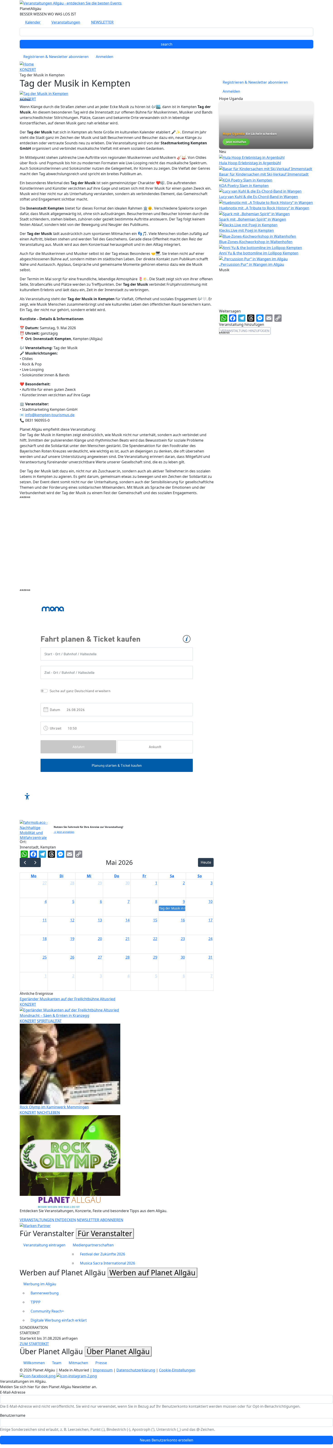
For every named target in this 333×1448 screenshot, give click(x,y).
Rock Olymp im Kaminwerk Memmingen (54, 1107)
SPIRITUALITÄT (49, 1020)
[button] (44, 93)
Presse (101, 1362)
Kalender (33, 22)
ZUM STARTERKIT (34, 1343)
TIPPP (36, 1302)
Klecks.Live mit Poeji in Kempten (246, 230)
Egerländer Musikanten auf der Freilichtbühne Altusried (67, 998)
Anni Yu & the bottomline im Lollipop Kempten (258, 253)
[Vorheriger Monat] (25, 862)
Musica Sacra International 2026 (107, 1263)
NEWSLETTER (102, 22)
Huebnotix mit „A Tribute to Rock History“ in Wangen (264, 207)
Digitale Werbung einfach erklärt (59, 1320)
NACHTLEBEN (48, 1112)
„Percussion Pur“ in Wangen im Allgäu (251, 264)
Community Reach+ (47, 1311)
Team (56, 1362)
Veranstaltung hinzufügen (244, 331)
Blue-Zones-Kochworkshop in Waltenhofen (255, 241)
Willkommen (34, 1362)
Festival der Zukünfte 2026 (102, 1254)
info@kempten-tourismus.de (50, 414)
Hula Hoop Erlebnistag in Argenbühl (250, 162)
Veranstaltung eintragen (44, 1245)
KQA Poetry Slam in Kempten (244, 185)
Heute (206, 862)
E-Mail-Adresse (12, 1392)
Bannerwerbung (45, 1293)
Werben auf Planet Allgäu (152, 1272)
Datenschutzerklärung (135, 1370)
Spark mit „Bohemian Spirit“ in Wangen (252, 219)
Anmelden (104, 56)
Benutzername (12, 1415)
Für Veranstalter (105, 1233)
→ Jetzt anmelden (64, 832)
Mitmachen (78, 1362)
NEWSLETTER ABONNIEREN (100, 1219)
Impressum (103, 1370)
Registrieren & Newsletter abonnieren (56, 56)
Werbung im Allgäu (39, 1283)
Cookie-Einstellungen (177, 1370)
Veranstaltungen (65, 22)
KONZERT (28, 69)
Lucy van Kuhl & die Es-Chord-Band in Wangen (258, 196)
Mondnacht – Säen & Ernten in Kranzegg (54, 1015)
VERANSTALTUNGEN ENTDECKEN (48, 1219)
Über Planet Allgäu (118, 1351)
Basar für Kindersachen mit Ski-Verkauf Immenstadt (264, 174)
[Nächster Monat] (35, 862)
